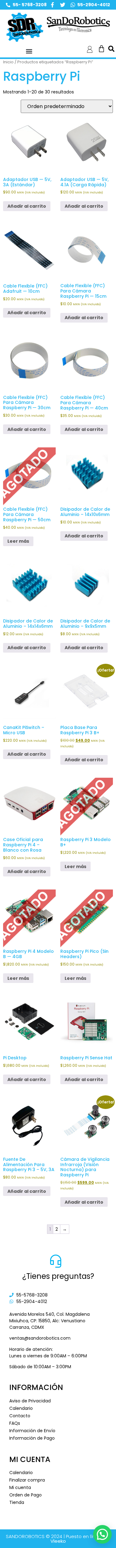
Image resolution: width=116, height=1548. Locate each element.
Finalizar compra (27, 1480)
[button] (29, 51)
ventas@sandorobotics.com (40, 1338)
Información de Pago (32, 1438)
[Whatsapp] (72, 4)
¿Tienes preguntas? (58, 1276)
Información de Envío (32, 1431)
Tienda (16, 1502)
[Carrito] (101, 48)
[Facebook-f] (52, 4)
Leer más (18, 541)
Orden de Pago (25, 1495)
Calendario (21, 1408)
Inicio (8, 62)
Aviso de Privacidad (30, 1401)
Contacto (19, 1416)
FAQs (14, 1423)
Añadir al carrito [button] (26, 206)
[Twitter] (62, 4)
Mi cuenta (20, 1487)
